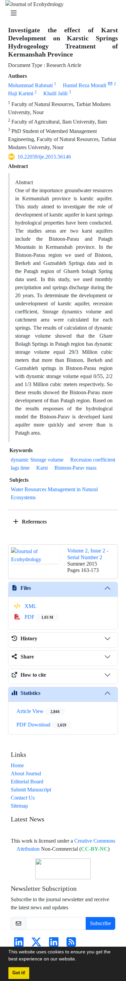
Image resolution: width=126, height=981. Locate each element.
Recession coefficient (92, 459)
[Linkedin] (19, 944)
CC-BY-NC (94, 849)
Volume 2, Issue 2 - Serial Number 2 (87, 553)
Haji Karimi (20, 93)
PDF (38, 617)
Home (17, 765)
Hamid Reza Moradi (84, 85)
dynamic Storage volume (37, 459)
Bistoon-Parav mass (75, 468)
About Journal (26, 773)
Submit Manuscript (31, 789)
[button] (79, 960)
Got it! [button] (18, 973)
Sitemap (19, 806)
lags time (20, 468)
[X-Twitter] (36, 944)
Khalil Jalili (55, 93)
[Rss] (71, 944)
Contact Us (23, 797)
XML (30, 606)
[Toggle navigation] (61, 13)
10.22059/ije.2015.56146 (44, 157)
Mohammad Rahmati (30, 85)
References (33, 521)
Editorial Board (27, 781)
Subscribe (100, 923)
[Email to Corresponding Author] (110, 83)
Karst (42, 468)
